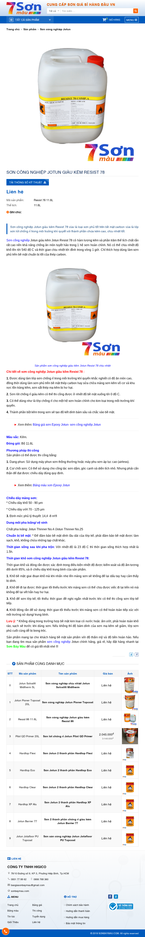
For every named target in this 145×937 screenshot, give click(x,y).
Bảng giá (37, 904)
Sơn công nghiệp (18, 240)
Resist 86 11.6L (27, 719)
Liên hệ (36, 922)
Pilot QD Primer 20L (27, 736)
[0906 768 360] (6, 931)
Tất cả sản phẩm (27, 19)
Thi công (37, 910)
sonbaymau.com (20, 890)
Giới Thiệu (13, 922)
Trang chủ (13, 29)
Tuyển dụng (38, 916)
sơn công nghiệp (58, 641)
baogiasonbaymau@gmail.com (28, 885)
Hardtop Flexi (27, 753)
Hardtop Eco (27, 770)
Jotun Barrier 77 (27, 821)
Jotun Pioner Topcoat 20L (27, 702)
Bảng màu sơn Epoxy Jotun (51, 485)
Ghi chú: (16, 212)
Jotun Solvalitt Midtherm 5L (27, 685)
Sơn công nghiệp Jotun (55, 29)
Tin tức (11, 916)
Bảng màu (13, 910)
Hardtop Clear (27, 787)
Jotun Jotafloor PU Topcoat (27, 838)
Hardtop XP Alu (27, 804)
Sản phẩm (29, 29)
